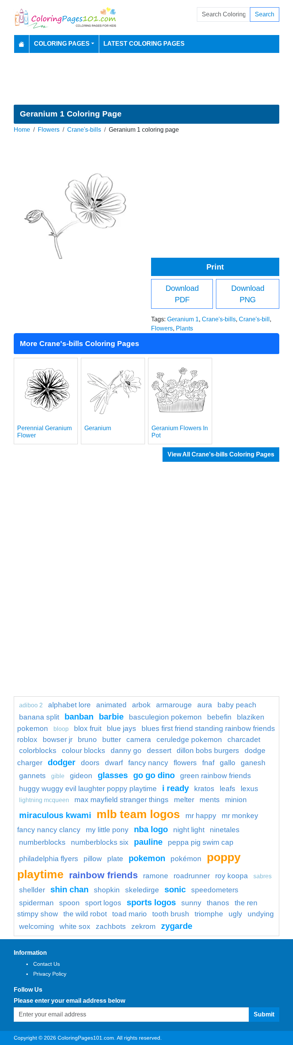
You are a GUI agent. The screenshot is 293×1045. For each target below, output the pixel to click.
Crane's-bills (84, 129)
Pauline (148, 842)
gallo (227, 763)
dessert (159, 751)
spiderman (36, 903)
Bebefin (219, 717)
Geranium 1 (183, 319)
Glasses (113, 775)
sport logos (103, 903)
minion (236, 800)
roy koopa (231, 876)
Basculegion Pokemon (165, 717)
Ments (210, 800)
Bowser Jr (57, 739)
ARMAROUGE (174, 705)
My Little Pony (107, 830)
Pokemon (147, 858)
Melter (184, 800)
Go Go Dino (154, 775)
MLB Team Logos (138, 813)
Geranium (97, 428)
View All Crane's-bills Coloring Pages (220, 454)
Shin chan (69, 889)
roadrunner (192, 876)
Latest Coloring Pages (144, 43)
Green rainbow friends (215, 776)
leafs (227, 789)
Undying (261, 914)
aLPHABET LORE (69, 705)
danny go (126, 751)
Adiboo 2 (31, 705)
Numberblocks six (100, 842)
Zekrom (143, 926)
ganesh (253, 763)
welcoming (36, 926)
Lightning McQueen (44, 800)
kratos (204, 789)
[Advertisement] (146, 79)
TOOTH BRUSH (170, 914)
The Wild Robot (85, 914)
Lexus (249, 789)
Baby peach (236, 705)
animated (111, 705)
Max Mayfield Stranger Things (121, 800)
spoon (69, 903)
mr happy (200, 816)
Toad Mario (129, 914)
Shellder (32, 890)
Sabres (262, 876)
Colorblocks (37, 751)
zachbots (111, 926)
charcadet (243, 739)
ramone (155, 876)
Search (264, 14)
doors (90, 763)
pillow (93, 859)
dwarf (114, 763)
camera (138, 739)
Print (215, 267)
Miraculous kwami (55, 815)
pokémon (186, 859)
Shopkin (107, 890)
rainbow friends (103, 875)
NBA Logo (151, 829)
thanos (218, 903)
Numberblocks (42, 842)
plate (115, 859)
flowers (185, 763)
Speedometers (214, 890)
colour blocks (83, 751)
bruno (87, 739)
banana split (39, 717)
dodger (62, 762)
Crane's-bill (254, 319)
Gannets (32, 776)
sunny (191, 903)
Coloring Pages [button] (62, 43)
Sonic (175, 889)
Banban (78, 716)
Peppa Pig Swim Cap (200, 842)
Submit (264, 1014)
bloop (61, 729)
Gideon (81, 776)
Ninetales (225, 830)
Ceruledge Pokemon (189, 739)
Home (22, 129)
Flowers (49, 129)
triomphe (209, 914)
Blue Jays (121, 728)
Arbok (141, 705)
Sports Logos (151, 902)
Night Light (188, 830)
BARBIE (111, 716)
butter (111, 739)
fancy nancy (148, 763)
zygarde (176, 926)
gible (57, 776)
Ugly (235, 914)
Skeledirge (142, 890)
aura (204, 705)
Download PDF (182, 294)
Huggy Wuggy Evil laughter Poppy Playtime (88, 789)
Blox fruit (87, 728)
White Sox (75, 926)
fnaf (208, 763)
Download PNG (247, 294)
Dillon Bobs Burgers (208, 751)
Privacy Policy (49, 974)
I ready (175, 788)
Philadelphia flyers (48, 859)
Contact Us (46, 964)
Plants (184, 328)
